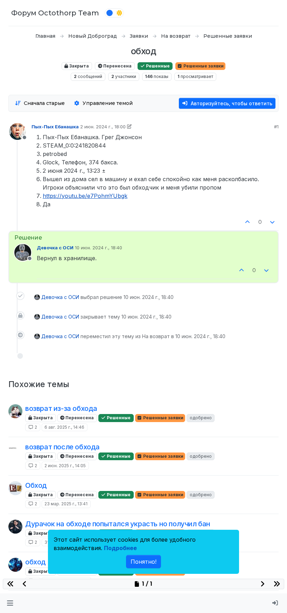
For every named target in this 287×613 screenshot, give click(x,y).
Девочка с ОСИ (55, 247)
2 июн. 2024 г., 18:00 (103, 126)
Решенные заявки (203, 66)
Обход (36, 485)
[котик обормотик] (15, 411)
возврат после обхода (62, 447)
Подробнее (120, 547)
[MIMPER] (15, 450)
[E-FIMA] (15, 488)
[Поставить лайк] (247, 222)
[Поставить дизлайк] (272, 222)
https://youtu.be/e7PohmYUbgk (85, 195)
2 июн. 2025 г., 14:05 (65, 465)
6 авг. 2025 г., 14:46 (64, 427)
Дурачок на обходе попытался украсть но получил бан (117, 524)
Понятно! (143, 561)
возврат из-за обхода (61, 408)
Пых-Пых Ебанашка (55, 126)
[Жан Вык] (15, 527)
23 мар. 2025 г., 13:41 (66, 503)
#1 (276, 126)
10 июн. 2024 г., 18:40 (98, 247)
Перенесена (117, 66)
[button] (10, 603)
